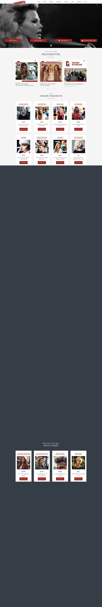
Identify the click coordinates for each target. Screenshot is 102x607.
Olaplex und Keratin (51, 88)
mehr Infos (42, 129)
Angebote (64, 40)
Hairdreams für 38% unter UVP (47, 84)
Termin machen (89, 40)
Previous (48, 89)
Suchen (85, 1)
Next (54, 89)
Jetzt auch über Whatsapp (22, 84)
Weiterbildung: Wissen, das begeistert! (74, 84)
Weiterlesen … (29, 72)
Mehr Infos (24, 129)
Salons (39, 40)
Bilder (14, 40)
